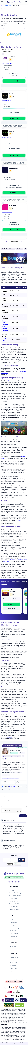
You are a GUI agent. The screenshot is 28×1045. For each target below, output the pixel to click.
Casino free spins (14, 909)
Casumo (18, 559)
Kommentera (23, 815)
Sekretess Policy (14, 965)
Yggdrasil (9, 737)
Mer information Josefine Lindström (10, 778)
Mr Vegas (11, 131)
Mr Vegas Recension (6, 137)
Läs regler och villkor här (14, 200)
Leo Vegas (18, 520)
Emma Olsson (12, 786)
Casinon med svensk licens (14, 895)
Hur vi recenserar (14, 930)
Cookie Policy (14, 968)
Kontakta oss (14, 936)
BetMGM (11, 94)
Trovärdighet (14, 922)
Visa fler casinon (14, 241)
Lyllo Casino (12, 205)
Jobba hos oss (14, 933)
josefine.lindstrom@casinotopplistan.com (12, 756)
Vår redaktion (14, 925)
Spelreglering (14, 971)
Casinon (14, 890)
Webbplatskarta (14, 946)
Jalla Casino (12, 56)
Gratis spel (19, 248)
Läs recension (11, 608)
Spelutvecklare (8, 5)
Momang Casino (13, 168)
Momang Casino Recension (8, 174)
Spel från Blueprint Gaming (8, 248)
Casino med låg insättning (14, 893)
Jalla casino (12, 559)
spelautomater (10, 381)
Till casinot (13, 81)
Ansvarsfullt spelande (14, 957)
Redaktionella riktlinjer (14, 928)
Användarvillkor (14, 960)
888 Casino (6, 561)
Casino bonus (14, 906)
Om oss (14, 919)
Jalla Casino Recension (7, 63)
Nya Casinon (14, 898)
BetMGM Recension (6, 100)
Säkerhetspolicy (14, 962)
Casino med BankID (14, 903)
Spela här (10, 604)
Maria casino (23, 559)
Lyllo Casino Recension (7, 212)
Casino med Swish (14, 901)
